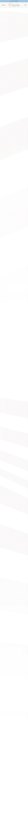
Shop (14, 413)
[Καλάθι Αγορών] (25, 5)
